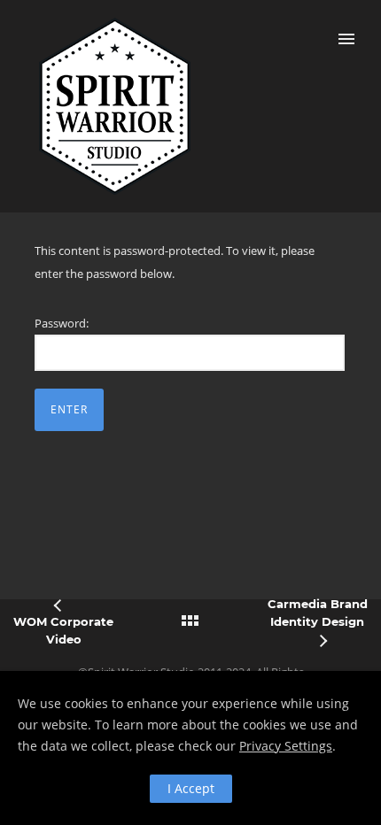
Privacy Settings (285, 745)
